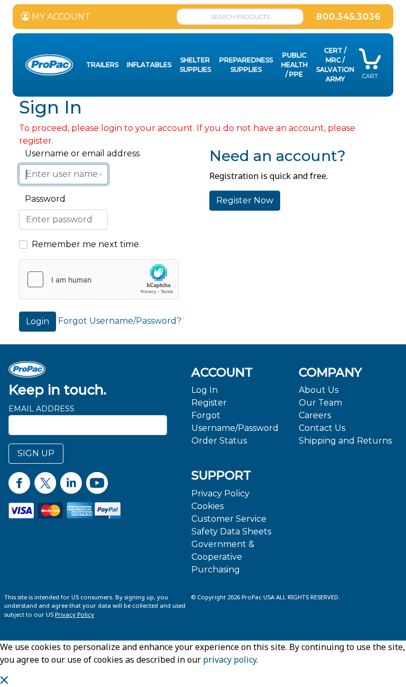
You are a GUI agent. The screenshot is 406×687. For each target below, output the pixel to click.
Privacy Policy (220, 493)
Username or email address (79, 153)
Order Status (219, 441)
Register (209, 403)
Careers (315, 415)
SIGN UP (35, 453)
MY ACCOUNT (60, 17)
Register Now (244, 200)
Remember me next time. (86, 244)
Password (42, 199)
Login (37, 321)
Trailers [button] (102, 65)
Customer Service (228, 519)
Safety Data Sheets (231, 531)
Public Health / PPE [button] (294, 64)
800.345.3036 (348, 17)
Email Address (41, 408)
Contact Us (322, 428)
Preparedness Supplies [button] (246, 64)
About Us (318, 390)
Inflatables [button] (149, 65)
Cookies (207, 506)
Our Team (320, 403)
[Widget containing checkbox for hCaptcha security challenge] (99, 279)
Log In (204, 390)
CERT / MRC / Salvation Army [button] (335, 64)
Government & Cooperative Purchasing (222, 557)
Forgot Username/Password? (119, 321)
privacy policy (229, 659)
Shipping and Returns (345, 441)
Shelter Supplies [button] (195, 64)
